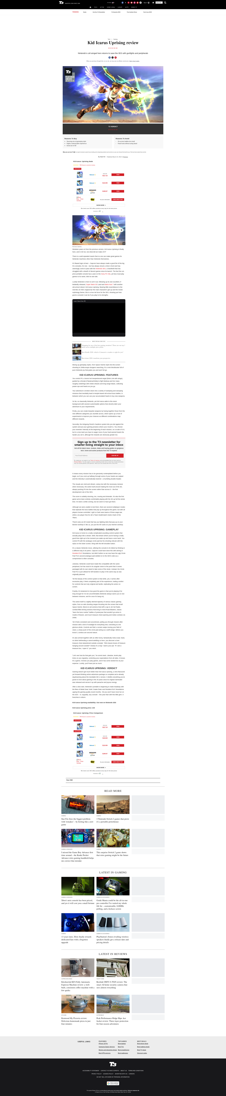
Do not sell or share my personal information (113, 1077)
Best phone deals (142, 1043)
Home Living (111, 7)
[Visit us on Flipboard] (137, 3)
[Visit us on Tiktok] (140, 3)
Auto (126, 7)
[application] (98, 318)
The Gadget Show (132, 12)
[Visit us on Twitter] (125, 3)
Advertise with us (121, 1074)
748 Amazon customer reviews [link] (87, 165)
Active (102, 7)
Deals (84, 12)
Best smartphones (123, 1050)
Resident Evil (77, 553)
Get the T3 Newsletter (99, 12)
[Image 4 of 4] (122, 230)
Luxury (120, 7)
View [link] (117, 174)
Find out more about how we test (138, 152)
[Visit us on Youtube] (131, 3)
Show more (100, 205)
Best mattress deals (143, 1047)
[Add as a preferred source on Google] (113, 1083)
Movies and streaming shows (108, 1050)
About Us (124, 1070)
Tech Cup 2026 (147, 12)
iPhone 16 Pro (103, 1043)
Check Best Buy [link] (118, 199)
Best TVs (121, 1047)
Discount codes (142, 1053)
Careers (132, 1074)
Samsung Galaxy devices (107, 1047)
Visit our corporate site (133, 1090)
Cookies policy (108, 1074)
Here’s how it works (134, 61)
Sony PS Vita (105, 274)
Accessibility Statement (91, 1070)
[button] (99, 173)
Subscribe (158, 2)
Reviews (125, 157)
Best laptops (122, 1043)
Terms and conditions (135, 1070)
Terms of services (95, 460)
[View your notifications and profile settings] (153, 2)
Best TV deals (141, 1050)
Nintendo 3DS (101, 269)
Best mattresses (123, 1053)
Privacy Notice (78, 462)
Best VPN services (104, 1053)
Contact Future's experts (110, 1070)
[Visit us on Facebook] (122, 3)
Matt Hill (102, 157)
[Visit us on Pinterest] (128, 3)
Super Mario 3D (91, 284)
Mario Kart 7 (109, 284)
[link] (80, 175)
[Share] (109, 57)
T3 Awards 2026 (115, 12)
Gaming (115, 39)
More (133, 7)
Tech (95, 7)
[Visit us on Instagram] (134, 3)
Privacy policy (97, 1074)
